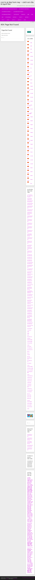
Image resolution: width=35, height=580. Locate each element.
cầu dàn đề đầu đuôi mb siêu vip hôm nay (29, 235)
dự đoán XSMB (29, 548)
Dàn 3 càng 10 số (29, 519)
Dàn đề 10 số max (30, 540)
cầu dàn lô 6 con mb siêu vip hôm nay (29, 248)
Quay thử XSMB (29, 401)
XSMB (28, 14)
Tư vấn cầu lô (23, 14)
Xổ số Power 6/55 (29, 349)
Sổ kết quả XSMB (29, 339)
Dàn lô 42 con (29, 535)
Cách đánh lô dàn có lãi (30, 516)
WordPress (7, 578)
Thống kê (31, 86)
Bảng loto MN (29, 396)
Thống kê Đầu (29, 382)
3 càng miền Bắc (30, 480)
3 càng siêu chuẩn (29, 485)
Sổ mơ (31, 183)
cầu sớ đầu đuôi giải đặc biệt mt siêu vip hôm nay (30, 292)
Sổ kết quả (14, 17)
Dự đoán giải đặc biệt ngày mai (29, 543)
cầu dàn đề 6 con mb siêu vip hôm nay (29, 224)
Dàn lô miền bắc (29, 536)
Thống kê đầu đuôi (30, 375)
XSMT (2, 17)
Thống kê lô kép (29, 380)
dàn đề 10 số (29, 539)
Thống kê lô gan (29, 377)
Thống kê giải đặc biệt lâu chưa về (29, 570)
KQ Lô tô (28, 393)
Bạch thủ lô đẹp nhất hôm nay (30, 502)
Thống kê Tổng (29, 388)
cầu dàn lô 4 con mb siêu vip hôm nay (29, 242)
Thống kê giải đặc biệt (29, 567)
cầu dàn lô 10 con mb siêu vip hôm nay (29, 238)
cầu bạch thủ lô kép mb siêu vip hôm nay (30, 207)
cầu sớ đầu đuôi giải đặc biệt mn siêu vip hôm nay (29, 320)
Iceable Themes (15, 578)
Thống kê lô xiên (29, 379)
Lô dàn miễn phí (29, 555)
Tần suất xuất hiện (29, 390)
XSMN (32, 14)
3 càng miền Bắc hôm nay (29, 482)
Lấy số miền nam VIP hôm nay (6, 14)
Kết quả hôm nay (8, 17)
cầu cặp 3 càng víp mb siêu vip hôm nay (29, 217)
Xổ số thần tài (29, 363)
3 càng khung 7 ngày (29, 478)
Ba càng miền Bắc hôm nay (29, 490)
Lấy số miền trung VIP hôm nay (18, 11)
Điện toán (26, 17)
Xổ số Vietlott (29, 346)
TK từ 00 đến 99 (29, 391)
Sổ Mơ (28, 408)
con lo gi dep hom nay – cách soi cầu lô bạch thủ (17, 3)
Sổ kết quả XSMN (29, 341)
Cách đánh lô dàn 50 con (30, 513)
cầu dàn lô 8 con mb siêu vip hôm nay (29, 252)
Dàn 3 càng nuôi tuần (29, 521)
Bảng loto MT (29, 398)
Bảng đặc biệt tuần (29, 511)
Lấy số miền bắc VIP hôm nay (6, 11)
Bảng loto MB (29, 395)
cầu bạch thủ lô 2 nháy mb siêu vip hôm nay (29, 213)
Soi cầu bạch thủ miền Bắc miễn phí (29, 560)
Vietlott (20, 17)
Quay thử (28, 400)
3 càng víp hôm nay (30, 487)
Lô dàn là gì (29, 553)
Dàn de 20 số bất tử (29, 524)
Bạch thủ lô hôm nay (29, 493)
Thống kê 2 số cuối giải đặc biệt (30, 564)
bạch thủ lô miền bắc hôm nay (29, 500)
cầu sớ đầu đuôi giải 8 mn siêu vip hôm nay (29, 316)
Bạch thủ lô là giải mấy (29, 495)
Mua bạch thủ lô (29, 557)
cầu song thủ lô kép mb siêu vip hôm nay (30, 266)
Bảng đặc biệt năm (29, 506)
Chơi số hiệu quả (16, 14)
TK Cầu (28, 365)
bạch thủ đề (29, 505)
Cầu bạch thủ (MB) (29, 366)
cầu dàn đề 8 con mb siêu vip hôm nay (29, 227)
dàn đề (28, 538)
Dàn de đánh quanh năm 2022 (29, 532)
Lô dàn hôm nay (30, 552)
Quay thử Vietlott (29, 406)
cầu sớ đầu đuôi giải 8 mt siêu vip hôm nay (29, 288)
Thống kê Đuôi (29, 384)
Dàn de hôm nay (29, 527)
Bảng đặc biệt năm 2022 (29, 509)
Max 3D (28, 351)
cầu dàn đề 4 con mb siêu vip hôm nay (29, 220)
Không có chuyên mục (29, 551)
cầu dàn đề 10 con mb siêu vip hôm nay (29, 231)
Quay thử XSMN (29, 403)
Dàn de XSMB (28, 530)
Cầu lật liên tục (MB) (30, 368)
